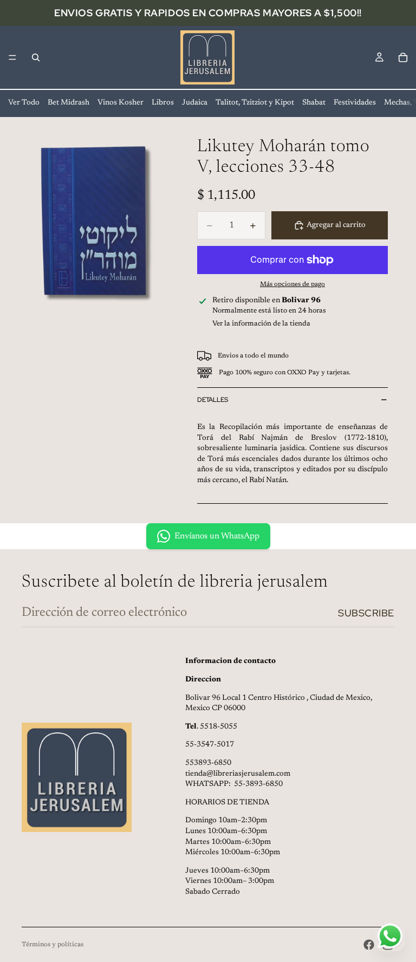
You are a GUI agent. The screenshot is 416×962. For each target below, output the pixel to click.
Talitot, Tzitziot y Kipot (255, 103)
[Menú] (12, 57)
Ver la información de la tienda (261, 323)
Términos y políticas (52, 944)
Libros (163, 103)
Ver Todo (24, 103)
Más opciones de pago (292, 284)
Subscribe (366, 613)
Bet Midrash (68, 103)
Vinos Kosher (121, 103)
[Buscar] (36, 57)
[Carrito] (403, 57)
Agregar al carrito (336, 225)
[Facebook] (368, 944)
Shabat (314, 103)
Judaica (194, 103)
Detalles (212, 399)
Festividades (355, 103)
